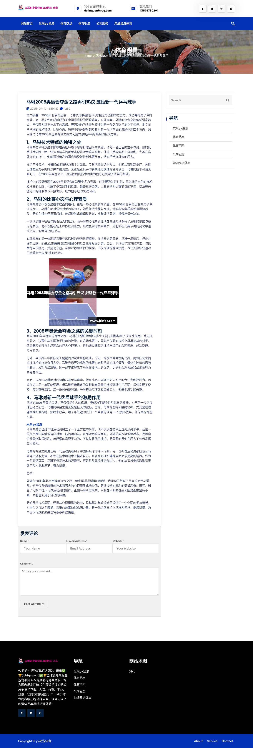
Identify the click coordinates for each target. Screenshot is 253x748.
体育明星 (84, 23)
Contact (227, 741)
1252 (67, 108)
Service (212, 741)
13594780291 (149, 10)
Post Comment (34, 604)
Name (24, 541)
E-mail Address (76, 541)
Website (118, 541)
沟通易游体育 (123, 23)
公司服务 (102, 23)
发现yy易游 (46, 23)
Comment (27, 563)
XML (132, 671)
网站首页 (27, 23)
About (198, 741)
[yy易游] (43, 7)
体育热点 (66, 23)
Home (88, 56)
